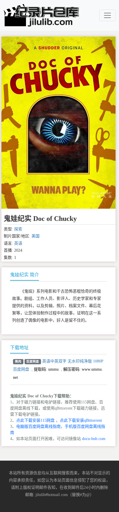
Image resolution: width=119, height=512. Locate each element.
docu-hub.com (93, 439)
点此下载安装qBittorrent (81, 420)
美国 (35, 236)
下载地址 (19, 347)
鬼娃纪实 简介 (24, 274)
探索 (18, 229)
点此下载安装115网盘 (35, 420)
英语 (18, 243)
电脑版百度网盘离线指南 (38, 426)
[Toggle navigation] (107, 15)
